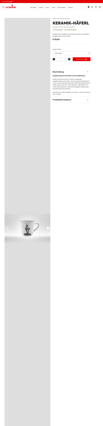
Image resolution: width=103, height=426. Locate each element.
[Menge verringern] (54, 59)
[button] (3, 6)
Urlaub (53, 7)
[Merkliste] (95, 6)
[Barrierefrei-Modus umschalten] (88, 7)
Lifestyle (41, 7)
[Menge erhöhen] (69, 59)
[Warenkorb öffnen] (99, 6)
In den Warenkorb (80, 59)
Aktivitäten (33, 7)
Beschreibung (58, 72)
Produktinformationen (62, 100)
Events (47, 7)
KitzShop (70, 7)
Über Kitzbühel (61, 7)
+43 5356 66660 (8, 1)
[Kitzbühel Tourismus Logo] (11, 6)
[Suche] (91, 6)
